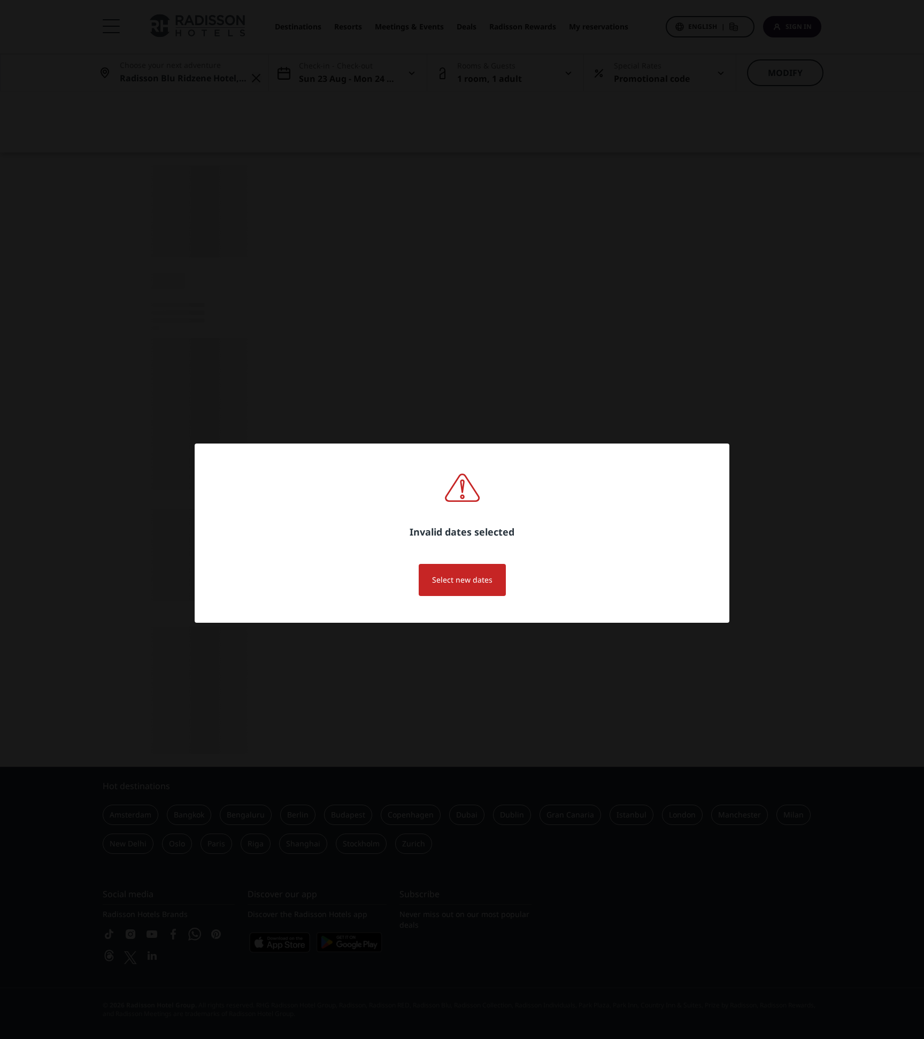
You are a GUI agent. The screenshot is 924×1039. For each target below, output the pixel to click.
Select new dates (462, 580)
